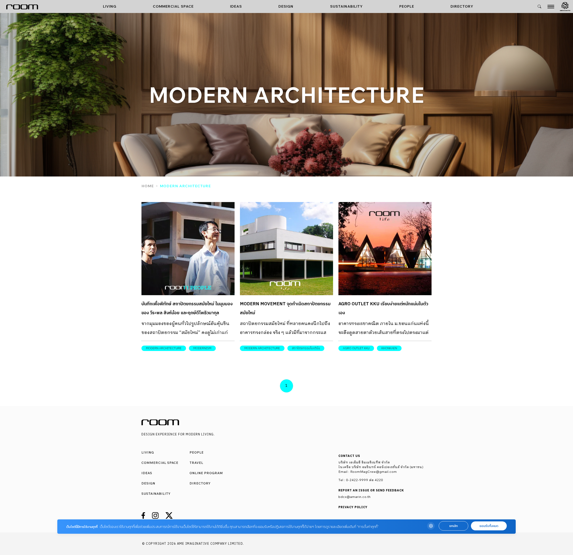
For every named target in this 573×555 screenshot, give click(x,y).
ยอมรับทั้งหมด (488, 526)
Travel (196, 463)
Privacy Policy (353, 507)
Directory (462, 6)
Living (109, 6)
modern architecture (164, 348)
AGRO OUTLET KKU (356, 348)
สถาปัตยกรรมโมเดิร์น (306, 348)
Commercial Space (173, 6)
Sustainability (346, 6)
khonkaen (389, 348)
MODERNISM (202, 348)
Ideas (236, 6)
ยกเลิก (453, 526)
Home (147, 186)
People (406, 6)
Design (285, 6)
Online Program (206, 473)
